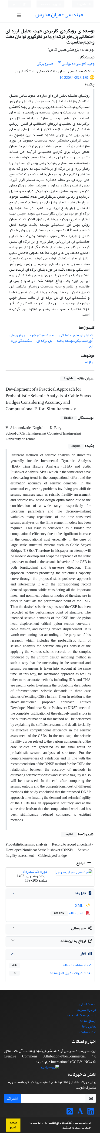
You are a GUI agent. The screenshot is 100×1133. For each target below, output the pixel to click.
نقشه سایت (88, 1031)
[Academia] (80, 1112)
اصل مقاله (69, 913)
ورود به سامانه (49, 4)
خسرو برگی (45, 63)
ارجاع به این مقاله (73, 940)
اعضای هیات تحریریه (81, 1015)
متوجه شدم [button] (13, 1125)
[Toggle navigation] (19, 15)
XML (79, 905)
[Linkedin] (90, 1112)
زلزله (89, 362)
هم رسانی (78, 928)
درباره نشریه (86, 1009)
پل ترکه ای (44, 340)
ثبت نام (17, 4)
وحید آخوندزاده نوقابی (78, 63)
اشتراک (12, 1098)
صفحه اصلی (88, 1003)
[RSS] (69, 1112)
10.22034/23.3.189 (74, 77)
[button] (60, 1128)
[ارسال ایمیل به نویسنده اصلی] (59, 62)
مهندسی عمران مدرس (59, 14)
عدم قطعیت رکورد (42, 334)
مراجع (81, 862)
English (81, 4)
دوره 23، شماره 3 (35, 871)
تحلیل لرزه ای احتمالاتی (76, 334)
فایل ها (80, 893)
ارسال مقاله (88, 1020)
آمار (83, 953)
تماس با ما (89, 1026)
